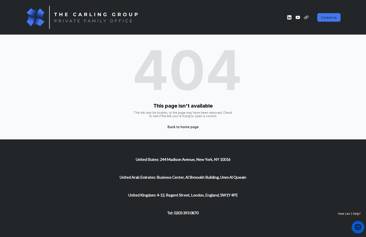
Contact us (329, 17)
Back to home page (183, 127)
